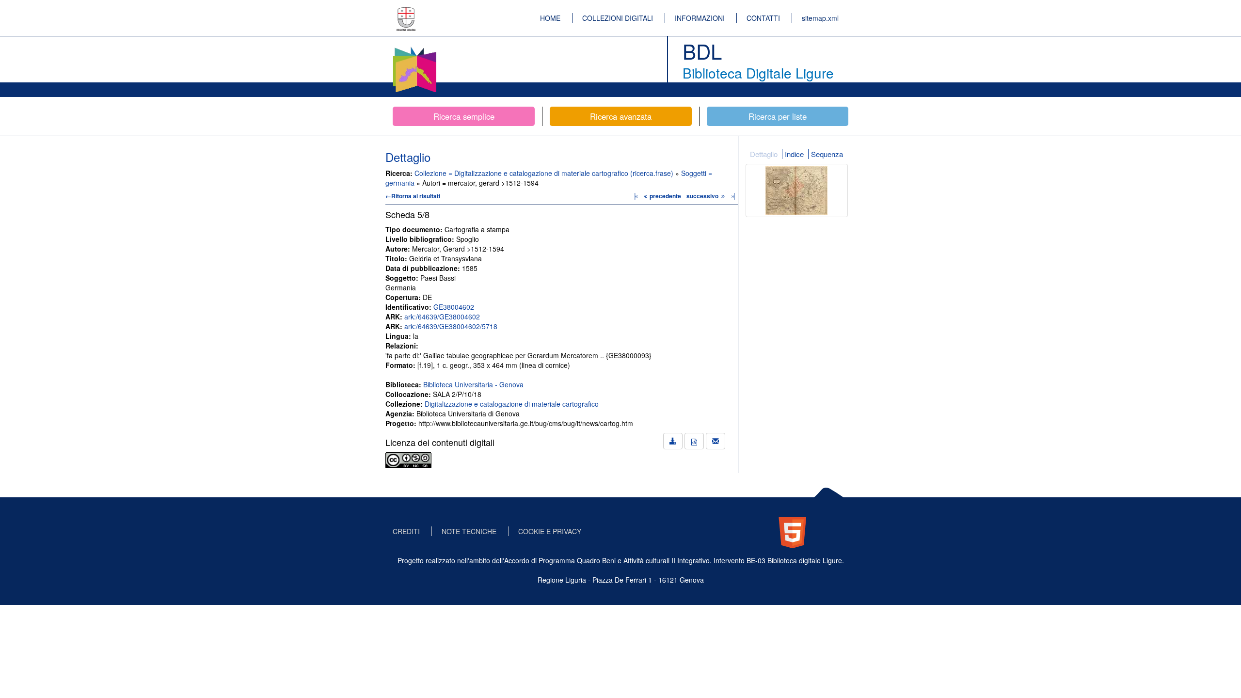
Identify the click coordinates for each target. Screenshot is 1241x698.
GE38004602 (453, 307)
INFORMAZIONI (700, 18)
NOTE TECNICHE (469, 531)
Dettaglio (764, 154)
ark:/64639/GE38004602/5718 (450, 326)
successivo (703, 195)
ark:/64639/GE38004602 (442, 316)
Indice (794, 154)
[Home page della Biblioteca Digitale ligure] (414, 48)
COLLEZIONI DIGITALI (617, 18)
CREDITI (406, 531)
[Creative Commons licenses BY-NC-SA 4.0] (408, 459)
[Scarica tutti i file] (673, 441)
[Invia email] (715, 441)
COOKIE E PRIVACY (549, 531)
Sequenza (827, 154)
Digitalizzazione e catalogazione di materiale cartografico (512, 404)
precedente (665, 195)
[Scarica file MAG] (694, 441)
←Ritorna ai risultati (412, 195)
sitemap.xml (820, 18)
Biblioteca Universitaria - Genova (473, 384)
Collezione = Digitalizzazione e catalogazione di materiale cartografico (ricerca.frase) (544, 173)
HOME (550, 18)
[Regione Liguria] (406, 12)
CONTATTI (763, 18)
